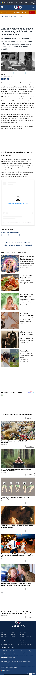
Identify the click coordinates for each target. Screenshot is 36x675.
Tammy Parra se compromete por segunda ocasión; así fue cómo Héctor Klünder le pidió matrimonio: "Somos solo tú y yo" (27, 352)
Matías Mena (10, 76)
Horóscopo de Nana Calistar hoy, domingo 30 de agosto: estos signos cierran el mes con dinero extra (27, 314)
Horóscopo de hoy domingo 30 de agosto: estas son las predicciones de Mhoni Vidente (27, 295)
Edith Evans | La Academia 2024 (11, 232)
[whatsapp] (24, 626)
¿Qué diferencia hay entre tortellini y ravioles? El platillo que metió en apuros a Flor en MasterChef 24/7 (27, 276)
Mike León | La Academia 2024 (10, 235)
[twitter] (12, 627)
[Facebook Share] (2, 79)
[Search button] (32, 7)
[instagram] (15, 627)
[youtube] (18, 627)
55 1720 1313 (21, 644)
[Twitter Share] (5, 79)
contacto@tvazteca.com (24, 642)
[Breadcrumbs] (3, 17)
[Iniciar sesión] (34, 2)
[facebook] (21, 627)
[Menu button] (3, 7)
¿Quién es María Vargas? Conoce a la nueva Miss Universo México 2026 (26, 333)
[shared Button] (8, 79)
